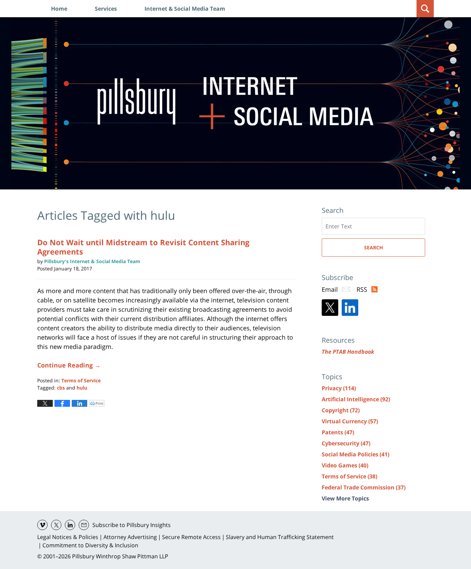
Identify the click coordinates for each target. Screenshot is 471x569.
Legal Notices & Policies (67, 537)
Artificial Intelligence (356, 399)
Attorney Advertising (130, 537)
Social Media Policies (355, 454)
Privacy (339, 388)
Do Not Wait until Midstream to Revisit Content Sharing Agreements (143, 246)
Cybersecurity (346, 443)
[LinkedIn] (350, 307)
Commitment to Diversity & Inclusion (90, 545)
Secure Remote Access (191, 537)
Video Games (345, 465)
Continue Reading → (69, 365)
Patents (338, 432)
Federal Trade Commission (363, 487)
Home (59, 8)
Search (373, 247)
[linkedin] (70, 525)
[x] (56, 525)
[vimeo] (42, 525)
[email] (84, 525)
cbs (61, 387)
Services (106, 8)
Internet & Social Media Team (184, 8)
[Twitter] (330, 307)
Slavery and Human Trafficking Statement (280, 537)
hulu (82, 387)
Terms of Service (81, 380)
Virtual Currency (350, 421)
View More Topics (345, 498)
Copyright (341, 410)
